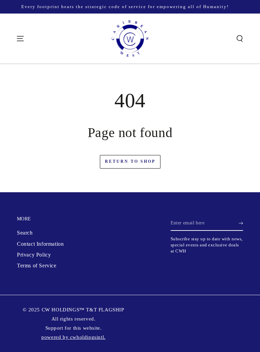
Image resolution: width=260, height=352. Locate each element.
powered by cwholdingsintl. (73, 337)
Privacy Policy (34, 255)
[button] (239, 38)
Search (25, 233)
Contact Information (40, 244)
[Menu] (20, 38)
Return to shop (130, 161)
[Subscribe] (241, 223)
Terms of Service (37, 265)
